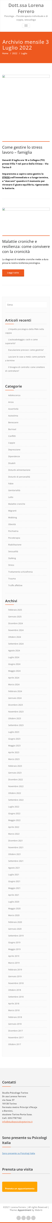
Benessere (13, 422)
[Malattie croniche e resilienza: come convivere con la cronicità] (26, 222)
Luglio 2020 (13, 901)
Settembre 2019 (16, 935)
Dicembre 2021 (15, 840)
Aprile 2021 (13, 895)
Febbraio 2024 (15, 691)
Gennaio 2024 (15, 698)
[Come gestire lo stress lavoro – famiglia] (26, 108)
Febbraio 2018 (15, 1017)
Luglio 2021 (13, 874)
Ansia (11, 402)
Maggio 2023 (14, 745)
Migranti (12, 510)
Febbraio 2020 (15, 922)
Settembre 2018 (16, 996)
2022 (14, 53)
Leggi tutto (13, 272)
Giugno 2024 (14, 664)
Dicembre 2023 (15, 704)
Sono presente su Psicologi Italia (18, 1153)
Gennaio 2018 (15, 1024)
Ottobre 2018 (14, 990)
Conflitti (12, 436)
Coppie (11, 442)
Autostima (13, 415)
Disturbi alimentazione (19, 470)
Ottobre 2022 (14, 793)
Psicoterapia (14, 537)
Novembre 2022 (16, 786)
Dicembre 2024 (15, 623)
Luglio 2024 (13, 657)
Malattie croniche (16, 504)
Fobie (10, 483)
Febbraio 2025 (15, 609)
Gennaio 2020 (15, 928)
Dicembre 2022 (15, 779)
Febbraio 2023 (15, 766)
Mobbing (12, 517)
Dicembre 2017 (15, 1030)
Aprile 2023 (13, 752)
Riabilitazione (14, 544)
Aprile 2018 (13, 1003)
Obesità (12, 524)
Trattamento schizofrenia (20, 571)
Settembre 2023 (16, 725)
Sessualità (13, 551)
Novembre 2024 (16, 630)
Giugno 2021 (14, 881)
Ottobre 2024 (14, 637)
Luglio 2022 (13, 806)
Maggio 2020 (14, 908)
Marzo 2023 (13, 759)
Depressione (14, 449)
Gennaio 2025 (15, 616)
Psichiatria (13, 531)
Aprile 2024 (13, 677)
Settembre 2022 (16, 799)
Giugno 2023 (14, 738)
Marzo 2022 (13, 833)
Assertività (13, 408)
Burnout (12, 429)
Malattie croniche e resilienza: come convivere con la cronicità (26, 246)
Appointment (24, 1210)
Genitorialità (14, 490)
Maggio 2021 (14, 888)
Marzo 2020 (13, 915)
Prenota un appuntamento (19, 1188)
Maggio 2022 (14, 820)
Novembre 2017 (16, 1037)
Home (5, 53)
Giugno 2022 (14, 813)
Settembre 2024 (16, 643)
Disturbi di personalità (19, 476)
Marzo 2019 (13, 962)
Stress (11, 565)
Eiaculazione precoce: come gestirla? (26, 350)
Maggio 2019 (14, 949)
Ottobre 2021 (14, 854)
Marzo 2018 (13, 1010)
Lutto (10, 497)
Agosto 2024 (14, 650)
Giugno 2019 (14, 942)
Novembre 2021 (16, 847)
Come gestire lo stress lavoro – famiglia (22, 149)
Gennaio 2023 (15, 772)
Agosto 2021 (14, 867)
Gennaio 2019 (15, 976)
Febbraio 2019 (15, 969)
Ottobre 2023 (14, 718)
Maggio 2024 (14, 670)
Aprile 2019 (13, 956)
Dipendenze (14, 456)
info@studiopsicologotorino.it (17, 1121)
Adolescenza (14, 395)
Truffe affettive (15, 585)
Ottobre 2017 (14, 1044)
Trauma (12, 578)
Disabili (11, 463)
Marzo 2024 (13, 684)
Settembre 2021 (16, 861)
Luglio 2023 (13, 732)
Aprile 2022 (13, 827)
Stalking (12, 558)
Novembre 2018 (16, 983)
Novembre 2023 (16, 711)
